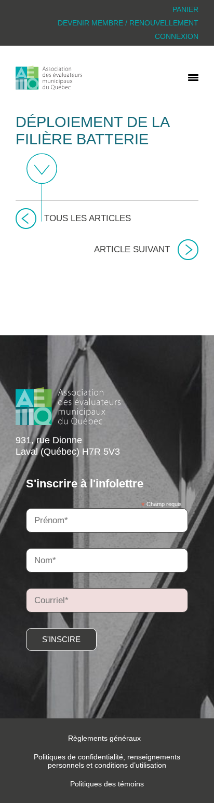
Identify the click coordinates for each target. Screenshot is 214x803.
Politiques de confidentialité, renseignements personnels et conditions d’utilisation (107, 761)
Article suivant (132, 249)
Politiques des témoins (107, 784)
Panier (185, 9)
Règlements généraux (104, 738)
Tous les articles (87, 218)
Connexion (176, 36)
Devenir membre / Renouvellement (128, 23)
